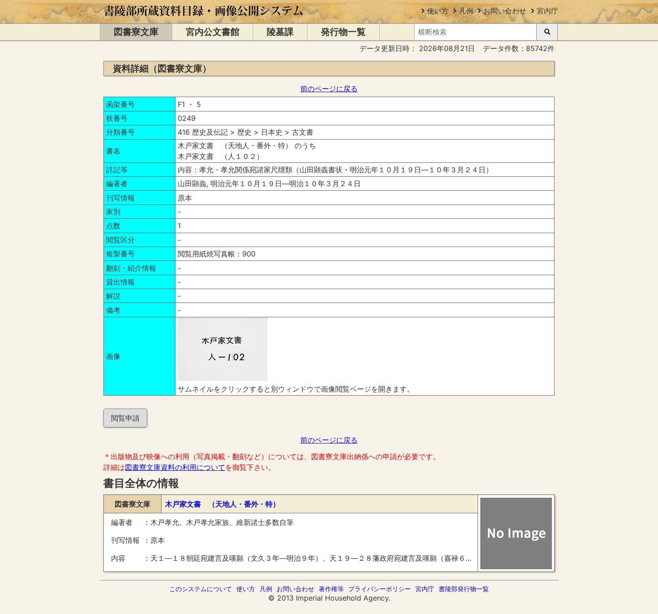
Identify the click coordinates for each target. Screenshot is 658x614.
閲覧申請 (125, 418)
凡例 (466, 10)
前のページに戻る (329, 88)
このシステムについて (200, 589)
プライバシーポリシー (379, 589)
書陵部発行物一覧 (464, 589)
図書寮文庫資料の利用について (175, 467)
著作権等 (331, 589)
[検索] (547, 32)
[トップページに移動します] (203, 18)
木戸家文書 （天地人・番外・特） (222, 503)
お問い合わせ (504, 10)
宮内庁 (547, 10)
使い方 (438, 10)
